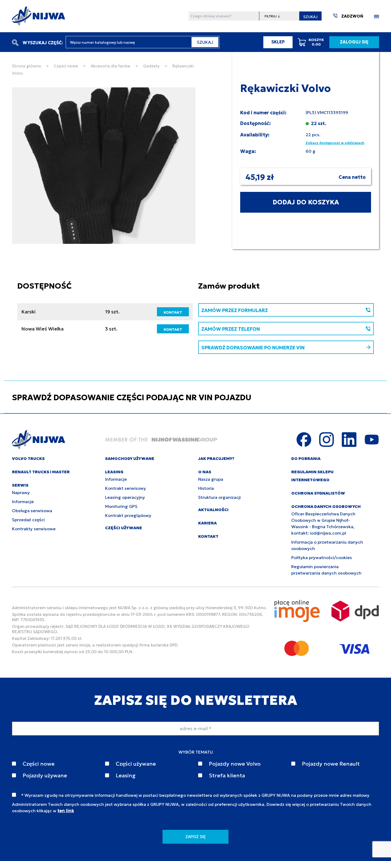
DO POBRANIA (306, 458)
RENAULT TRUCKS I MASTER (41, 471)
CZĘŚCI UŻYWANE (123, 527)
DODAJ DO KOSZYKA (306, 202)
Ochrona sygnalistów (318, 493)
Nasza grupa (210, 479)
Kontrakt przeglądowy (128, 515)
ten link (65, 810)
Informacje (23, 501)
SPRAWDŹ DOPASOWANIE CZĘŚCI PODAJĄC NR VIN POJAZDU (131, 397)
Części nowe (66, 65)
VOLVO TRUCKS (28, 458)
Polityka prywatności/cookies (321, 557)
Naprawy (21, 492)
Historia (206, 488)
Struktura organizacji (219, 497)
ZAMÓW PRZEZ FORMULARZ (234, 310)
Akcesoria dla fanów (110, 65)
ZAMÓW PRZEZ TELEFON (230, 329)
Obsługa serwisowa (32, 510)
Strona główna (26, 65)
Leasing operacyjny (125, 497)
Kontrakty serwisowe (34, 528)
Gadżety (151, 65)
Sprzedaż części (28, 519)
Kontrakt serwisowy (125, 488)
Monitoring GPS (121, 506)
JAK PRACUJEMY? (216, 458)
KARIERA (207, 523)
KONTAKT (173, 312)
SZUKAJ (310, 16)
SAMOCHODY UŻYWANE (129, 458)
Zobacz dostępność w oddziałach (335, 143)
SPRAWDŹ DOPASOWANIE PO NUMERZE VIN (253, 348)
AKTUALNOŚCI (213, 509)
